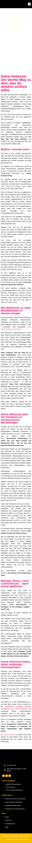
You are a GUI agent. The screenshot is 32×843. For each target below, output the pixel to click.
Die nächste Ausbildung (9, 734)
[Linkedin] (9, 775)
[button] (29, 4)
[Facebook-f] (3, 775)
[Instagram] (6, 775)
